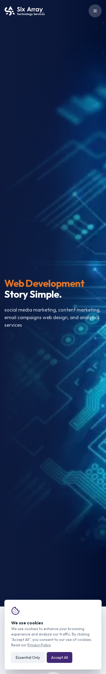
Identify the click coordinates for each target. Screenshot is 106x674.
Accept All (59, 657)
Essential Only (28, 657)
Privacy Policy (39, 645)
